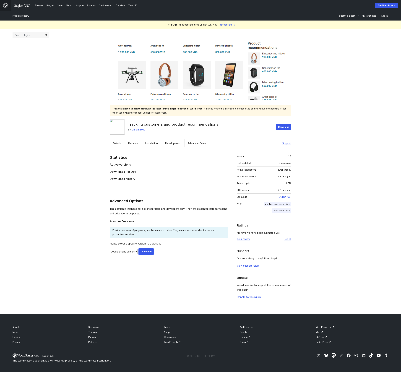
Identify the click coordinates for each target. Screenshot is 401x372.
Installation (151, 143)
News (15, 332)
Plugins (92, 337)
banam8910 (138, 129)
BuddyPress (323, 342)
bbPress (321, 337)
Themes (92, 332)
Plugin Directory (21, 15)
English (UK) (48, 356)
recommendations (281, 210)
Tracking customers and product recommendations (173, 124)
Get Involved (246, 327)
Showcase (93, 327)
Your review (243, 239)
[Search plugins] (46, 35)
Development (172, 143)
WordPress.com (325, 327)
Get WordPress (386, 5)
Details (117, 143)
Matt (319, 332)
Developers (170, 337)
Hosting (17, 337)
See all (287, 239)
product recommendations (277, 204)
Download (283, 127)
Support (286, 143)
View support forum (248, 265)
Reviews (133, 143)
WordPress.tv (172, 342)
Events (243, 332)
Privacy (16, 342)
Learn (167, 327)
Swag (244, 342)
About (16, 327)
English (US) (285, 196)
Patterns (92, 342)
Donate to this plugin (249, 297)
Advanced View (197, 143)
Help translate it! (226, 24)
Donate (245, 337)
